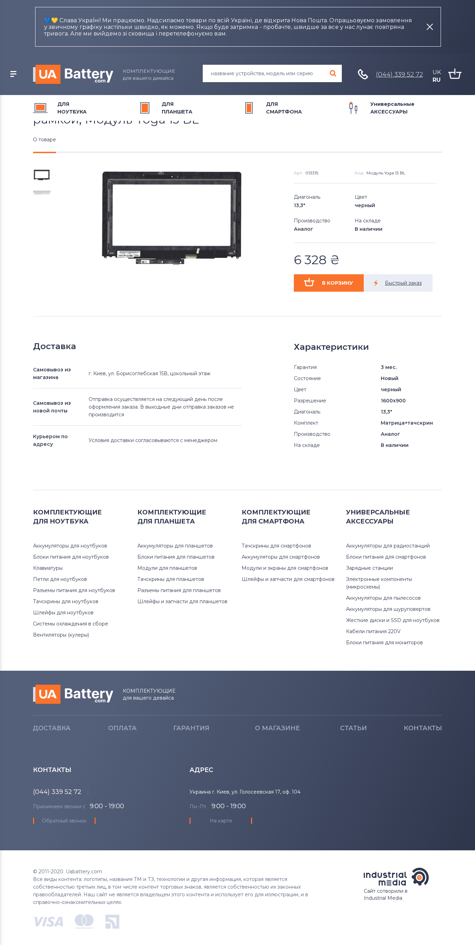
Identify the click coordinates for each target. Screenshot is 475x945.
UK (437, 72)
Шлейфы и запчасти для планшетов (182, 601)
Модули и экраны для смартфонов (285, 568)
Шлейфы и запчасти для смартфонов (288, 579)
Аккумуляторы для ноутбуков (70, 546)
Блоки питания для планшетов (176, 557)
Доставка (52, 728)
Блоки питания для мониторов (384, 642)
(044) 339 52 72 (399, 74)
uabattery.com (73, 694)
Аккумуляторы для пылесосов (383, 598)
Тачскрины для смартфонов (276, 546)
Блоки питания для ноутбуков (71, 557)
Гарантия (191, 728)
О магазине (277, 728)
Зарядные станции (369, 568)
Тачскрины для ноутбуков (65, 601)
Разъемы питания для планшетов (179, 590)
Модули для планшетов (167, 568)
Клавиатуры (48, 568)
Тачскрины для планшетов (170, 579)
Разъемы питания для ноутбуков (74, 590)
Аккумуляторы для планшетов (175, 546)
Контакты (423, 728)
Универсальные (392, 108)
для (72, 108)
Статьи (353, 728)
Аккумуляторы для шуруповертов (388, 609)
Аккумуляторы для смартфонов (281, 557)
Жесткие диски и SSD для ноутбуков (393, 620)
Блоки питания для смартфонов (386, 557)
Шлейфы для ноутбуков (63, 612)
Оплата (122, 728)
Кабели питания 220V (373, 631)
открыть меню (13, 74)
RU (437, 80)
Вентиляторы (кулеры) (61, 635)
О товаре (44, 139)
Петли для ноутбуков (60, 579)
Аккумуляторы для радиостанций (388, 546)
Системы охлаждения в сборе (70, 624)
